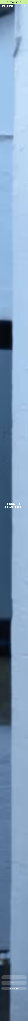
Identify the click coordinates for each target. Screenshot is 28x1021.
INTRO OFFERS (14, 2)
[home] (7, 5)
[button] (25, 6)
